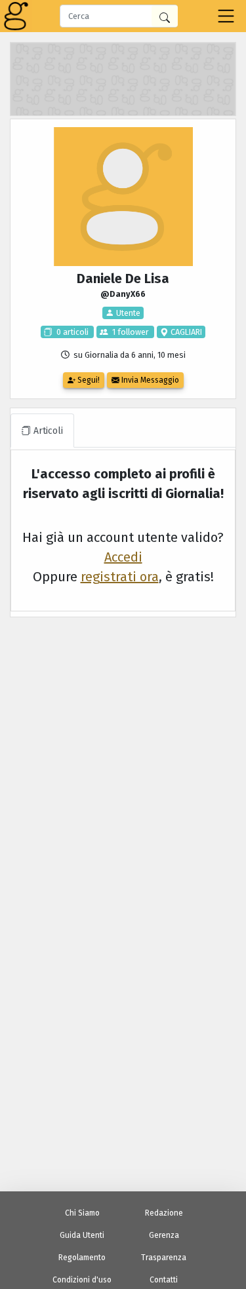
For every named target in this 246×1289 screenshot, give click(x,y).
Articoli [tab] (47, 430)
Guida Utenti (82, 1235)
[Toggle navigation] (226, 16)
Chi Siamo (82, 1213)
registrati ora (120, 577)
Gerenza (164, 1235)
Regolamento (82, 1257)
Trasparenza (163, 1257)
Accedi (123, 557)
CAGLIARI (185, 332)
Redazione (164, 1213)
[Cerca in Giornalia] (165, 16)
